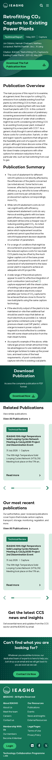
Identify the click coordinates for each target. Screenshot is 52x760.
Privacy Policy (34, 735)
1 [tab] (12, 488)
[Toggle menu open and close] (46, 5)
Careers (7, 715)
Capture (43, 36)
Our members (10, 733)
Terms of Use (34, 730)
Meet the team (10, 711)
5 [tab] (24, 488)
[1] (38, 281)
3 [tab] (18, 488)
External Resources (37, 720)
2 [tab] (15, 488)
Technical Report (14, 36)
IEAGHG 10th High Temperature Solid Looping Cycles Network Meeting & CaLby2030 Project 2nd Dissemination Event (23, 440)
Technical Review (17, 429)
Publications (34, 707)
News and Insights (36, 715)
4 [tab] (21, 488)
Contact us (8, 720)
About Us (7, 707)
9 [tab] (36, 488)
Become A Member (12, 738)
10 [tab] (39, 488)
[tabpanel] (26, 452)
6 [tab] (27, 488)
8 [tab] (33, 488)
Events (31, 711)
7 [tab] (30, 488)
